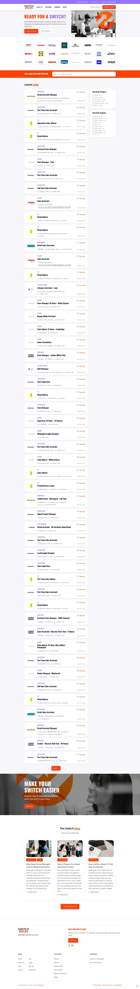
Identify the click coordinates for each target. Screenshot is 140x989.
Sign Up (31, 966)
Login (30, 962)
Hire (29, 959)
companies (57, 7)
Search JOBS (109, 7)
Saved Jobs (32, 970)
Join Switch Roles (95, 962)
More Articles (70, 906)
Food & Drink (58, 966)
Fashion (56, 962)
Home (20, 959)
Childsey (40, 985)
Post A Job (94, 7)
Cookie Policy (118, 985)
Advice (65, 7)
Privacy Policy (97, 985)
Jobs (19, 966)
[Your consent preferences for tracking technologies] (137, 986)
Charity (56, 959)
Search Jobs (31, 31)
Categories (48, 7)
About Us (39, 7)
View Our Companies (97, 959)
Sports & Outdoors (60, 973)
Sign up (29, 806)
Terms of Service (107, 985)
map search (45, 31)
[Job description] (32, 96)
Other (56, 977)
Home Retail (58, 970)
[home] (30, 7)
